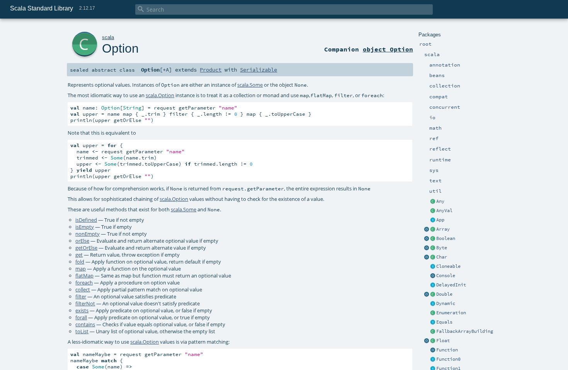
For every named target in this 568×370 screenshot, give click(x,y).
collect (82, 289)
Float (443, 340)
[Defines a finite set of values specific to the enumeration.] (433, 313)
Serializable (258, 69)
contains (85, 324)
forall (81, 317)
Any (440, 201)
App (440, 220)
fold (79, 261)
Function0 (448, 359)
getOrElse (86, 247)
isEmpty (84, 226)
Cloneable (448, 266)
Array (443, 229)
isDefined (86, 219)
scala (108, 37)
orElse (82, 240)
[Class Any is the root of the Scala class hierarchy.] (433, 202)
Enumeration (451, 312)
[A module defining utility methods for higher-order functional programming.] (433, 350)
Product (210, 69)
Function (447, 350)
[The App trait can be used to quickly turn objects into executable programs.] (433, 220)
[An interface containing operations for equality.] (433, 322)
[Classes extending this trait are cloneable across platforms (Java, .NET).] (433, 267)
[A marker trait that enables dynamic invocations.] (433, 304)
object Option (388, 49)
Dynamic (445, 303)
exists (81, 310)
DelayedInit (451, 285)
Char (441, 257)
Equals (444, 322)
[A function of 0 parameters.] (433, 359)
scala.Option (160, 95)
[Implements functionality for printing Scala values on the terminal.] (433, 276)
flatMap (84, 275)
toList (81, 331)
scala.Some (250, 84)
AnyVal (444, 210)
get (79, 254)
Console (445, 275)
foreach (84, 282)
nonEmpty (87, 233)
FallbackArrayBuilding (464, 331)
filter (80, 296)
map (80, 268)
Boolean (445, 238)
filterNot (85, 303)
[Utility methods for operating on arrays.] (426, 229)
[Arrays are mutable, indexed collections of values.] (433, 229)
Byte (441, 247)
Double (444, 294)
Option (120, 48)
